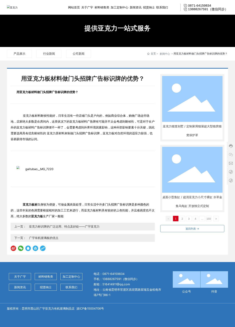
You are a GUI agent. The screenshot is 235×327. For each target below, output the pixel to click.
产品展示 (19, 53)
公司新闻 (78, 53)
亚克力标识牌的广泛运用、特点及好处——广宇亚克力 (64, 226)
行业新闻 (49, 53)
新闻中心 (165, 53)
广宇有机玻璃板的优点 (43, 238)
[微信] (21, 248)
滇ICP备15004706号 (90, 308)
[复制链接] (43, 248)
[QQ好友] (28, 248)
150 (209, 218)
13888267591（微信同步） (120, 279)
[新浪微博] (13, 248)
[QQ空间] (35, 248)
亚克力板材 (26, 92)
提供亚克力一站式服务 (117, 28)
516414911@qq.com (116, 284)
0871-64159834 (113, 274)
